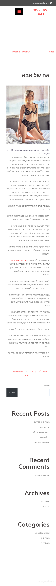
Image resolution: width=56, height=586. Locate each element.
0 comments (28, 150)
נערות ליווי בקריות (39, 371)
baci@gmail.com (40, 3)
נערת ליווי (15, 51)
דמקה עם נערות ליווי (41, 432)
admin (17, 150)
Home (51, 51)
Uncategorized (42, 533)
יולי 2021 (46, 506)
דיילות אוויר (45, 437)
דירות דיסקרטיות (18, 260)
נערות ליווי (26, 51)
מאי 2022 (45, 501)
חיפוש (47, 385)
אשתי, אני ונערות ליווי (40, 442)
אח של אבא (45, 427)
